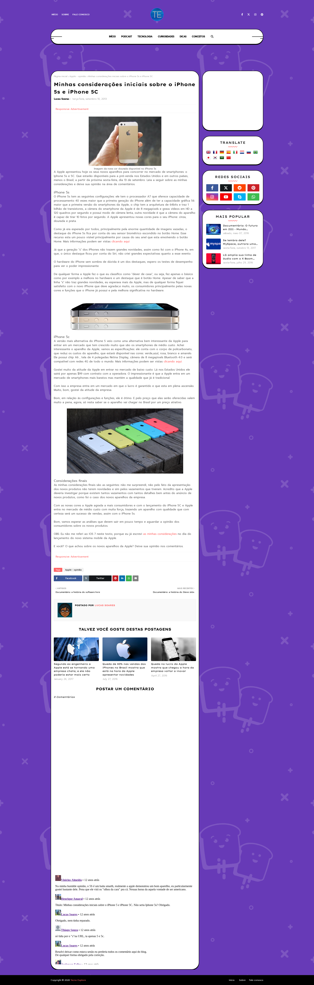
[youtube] (226, 197)
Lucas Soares (61, 99)
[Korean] (216, 159)
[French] (216, 153)
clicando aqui (121, 241)
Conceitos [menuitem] (198, 36)
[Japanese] (209, 159)
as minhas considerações (160, 534)
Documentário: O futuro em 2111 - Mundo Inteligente (240, 227)
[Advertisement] (157, 58)
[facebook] (242, 14)
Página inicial (60, 76)
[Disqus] (125, 825)
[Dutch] (243, 153)
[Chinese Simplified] (229, 159)
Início (55, 14)
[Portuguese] (256, 153)
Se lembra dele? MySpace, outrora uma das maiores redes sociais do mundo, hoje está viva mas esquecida (240, 242)
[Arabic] (223, 159)
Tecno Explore (78, 980)
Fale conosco (81, 14)
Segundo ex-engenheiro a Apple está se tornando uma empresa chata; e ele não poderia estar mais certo (74, 669)
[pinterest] (261, 14)
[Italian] (236, 153)
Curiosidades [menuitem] (166, 36)
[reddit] (240, 187)
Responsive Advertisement (72, 109)
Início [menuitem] (112, 36)
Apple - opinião (77, 76)
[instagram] (255, 14)
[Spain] (229, 153)
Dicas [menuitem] (183, 36)
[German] (223, 153)
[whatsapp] (253, 197)
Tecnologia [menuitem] (145, 36)
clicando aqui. (173, 362)
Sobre (65, 14)
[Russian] (249, 153)
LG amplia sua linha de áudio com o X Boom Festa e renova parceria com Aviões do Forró (240, 256)
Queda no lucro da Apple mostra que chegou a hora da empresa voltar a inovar (172, 667)
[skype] (240, 197)
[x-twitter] (248, 14)
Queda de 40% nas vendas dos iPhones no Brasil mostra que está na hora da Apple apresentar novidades (124, 669)
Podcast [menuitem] (126, 36)
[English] (209, 153)
